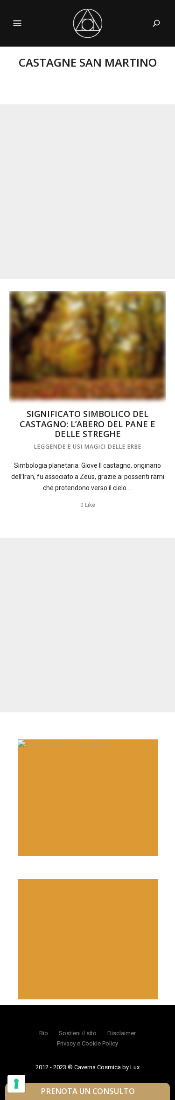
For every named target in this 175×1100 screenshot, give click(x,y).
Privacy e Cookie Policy (87, 1043)
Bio (43, 1033)
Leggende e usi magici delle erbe (87, 447)
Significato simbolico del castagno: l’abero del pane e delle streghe (87, 423)
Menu (17, 23)
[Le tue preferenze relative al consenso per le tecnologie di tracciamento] (16, 1084)
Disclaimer (121, 1033)
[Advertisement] (87, 191)
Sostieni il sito (78, 1033)
